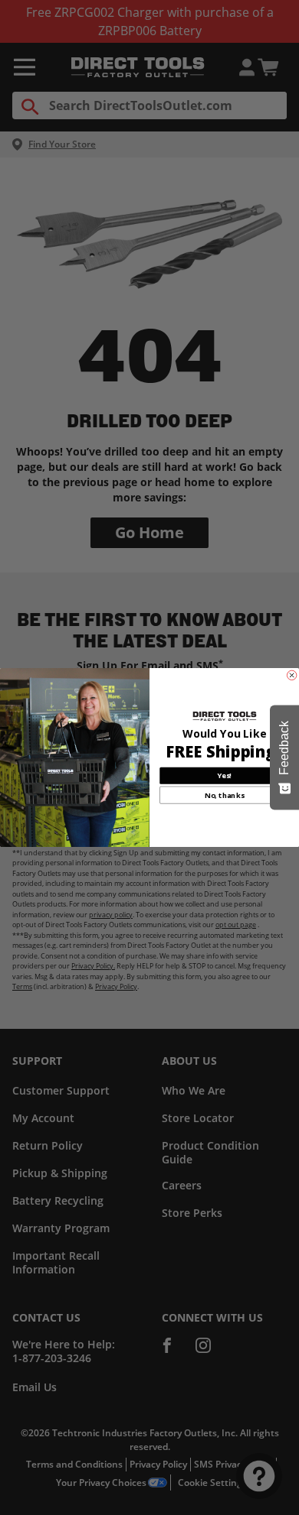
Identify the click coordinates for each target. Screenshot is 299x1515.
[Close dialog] (291, 675)
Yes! (224, 775)
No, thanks (224, 795)
